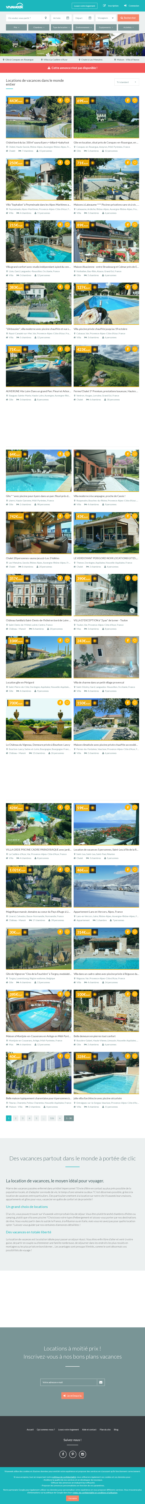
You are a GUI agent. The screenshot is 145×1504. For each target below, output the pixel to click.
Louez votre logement (84, 5)
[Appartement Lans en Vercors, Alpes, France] (106, 886)
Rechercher (129, 17)
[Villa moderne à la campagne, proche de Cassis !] (106, 470)
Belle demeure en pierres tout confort (95, 1036)
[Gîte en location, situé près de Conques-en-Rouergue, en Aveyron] (106, 117)
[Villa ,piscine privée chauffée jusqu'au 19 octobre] (106, 303)
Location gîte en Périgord (20, 682)
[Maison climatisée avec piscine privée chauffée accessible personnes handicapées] (106, 719)
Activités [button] (127, 27)
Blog (116, 1429)
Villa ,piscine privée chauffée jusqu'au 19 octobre (100, 328)
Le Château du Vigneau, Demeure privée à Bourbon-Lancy (38, 744)
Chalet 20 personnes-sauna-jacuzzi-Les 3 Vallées (32, 558)
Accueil (30, 1429)
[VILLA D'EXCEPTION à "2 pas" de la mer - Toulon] (127, 44)
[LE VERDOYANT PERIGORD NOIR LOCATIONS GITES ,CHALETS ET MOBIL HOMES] (106, 533)
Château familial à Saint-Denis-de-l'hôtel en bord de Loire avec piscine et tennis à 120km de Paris (58, 620)
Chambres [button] (38, 27)
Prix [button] (16, 27)
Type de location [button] (60, 27)
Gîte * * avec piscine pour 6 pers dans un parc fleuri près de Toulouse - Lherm (47, 496)
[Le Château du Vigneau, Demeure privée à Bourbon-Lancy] (39, 719)
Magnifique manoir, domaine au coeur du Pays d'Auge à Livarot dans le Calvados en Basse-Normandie (61, 911)
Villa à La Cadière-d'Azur (19, 59)
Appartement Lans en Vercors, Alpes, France (98, 911)
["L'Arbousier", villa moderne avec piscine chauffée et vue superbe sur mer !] (39, 303)
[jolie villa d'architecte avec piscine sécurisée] (106, 1073)
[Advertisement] (72, 425)
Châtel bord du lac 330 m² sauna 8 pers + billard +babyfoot (37, 142)
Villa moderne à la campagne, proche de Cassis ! (99, 496)
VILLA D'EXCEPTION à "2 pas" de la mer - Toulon (101, 620)
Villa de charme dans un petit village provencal (99, 682)
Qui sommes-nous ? (46, 1429)
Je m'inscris (74, 1395)
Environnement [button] (83, 27)
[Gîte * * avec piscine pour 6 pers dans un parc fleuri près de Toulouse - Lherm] (39, 470)
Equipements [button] (105, 27)
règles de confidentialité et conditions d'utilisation (95, 1492)
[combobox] (105, 17)
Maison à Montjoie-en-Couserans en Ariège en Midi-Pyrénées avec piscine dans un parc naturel (58, 1036)
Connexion (134, 5)
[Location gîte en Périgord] (39, 657)
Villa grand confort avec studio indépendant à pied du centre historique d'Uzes (49, 266)
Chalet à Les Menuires (55, 59)
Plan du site (105, 1429)
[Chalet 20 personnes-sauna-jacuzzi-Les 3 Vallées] (54, 44)
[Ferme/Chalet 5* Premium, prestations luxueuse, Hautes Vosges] (106, 366)
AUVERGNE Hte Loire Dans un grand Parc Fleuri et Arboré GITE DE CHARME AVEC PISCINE (58, 391)
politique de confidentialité (64, 1477)
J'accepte (72, 1498)
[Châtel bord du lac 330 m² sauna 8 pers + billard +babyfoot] (39, 117)
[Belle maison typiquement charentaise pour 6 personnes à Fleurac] (90, 44)
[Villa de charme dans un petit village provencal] (106, 657)
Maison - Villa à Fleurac (91, 59)
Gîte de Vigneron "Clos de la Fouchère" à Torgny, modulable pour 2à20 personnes (50, 973)
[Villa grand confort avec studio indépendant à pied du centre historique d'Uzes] (39, 241)
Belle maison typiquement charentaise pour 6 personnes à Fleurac (42, 1098)
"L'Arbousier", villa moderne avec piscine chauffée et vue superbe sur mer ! (46, 328)
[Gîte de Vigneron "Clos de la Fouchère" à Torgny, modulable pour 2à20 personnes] (39, 948)
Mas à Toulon (128, 59)
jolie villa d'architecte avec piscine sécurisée (98, 1098)
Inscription (113, 5)
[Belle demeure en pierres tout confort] (106, 1011)
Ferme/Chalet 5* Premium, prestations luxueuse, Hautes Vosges (109, 391)
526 (52, 1118)
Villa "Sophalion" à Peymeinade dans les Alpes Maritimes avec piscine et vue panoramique (54, 204)
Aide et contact (89, 1429)
